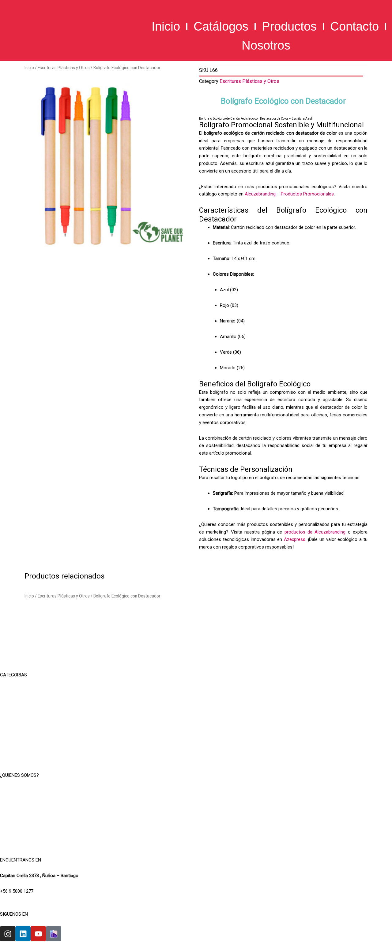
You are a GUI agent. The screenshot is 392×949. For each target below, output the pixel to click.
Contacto (354, 26)
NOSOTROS (196, 791)
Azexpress (294, 539)
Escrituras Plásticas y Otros (64, 67)
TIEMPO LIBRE (196, 690)
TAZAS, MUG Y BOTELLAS (196, 706)
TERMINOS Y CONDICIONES (196, 806)
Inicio (166, 26)
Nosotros (266, 45)
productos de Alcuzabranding (315, 532)
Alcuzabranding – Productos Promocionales (289, 194)
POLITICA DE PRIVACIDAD (196, 821)
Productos (289, 26)
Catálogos (221, 26)
